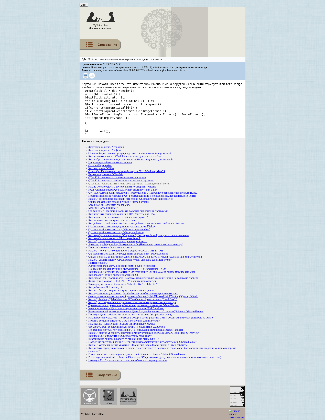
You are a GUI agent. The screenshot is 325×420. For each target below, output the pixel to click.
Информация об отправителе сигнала (110, 162)
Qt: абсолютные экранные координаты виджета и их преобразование (128, 253)
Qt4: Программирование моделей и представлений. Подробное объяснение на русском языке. (142, 192)
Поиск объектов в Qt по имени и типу (110, 247)
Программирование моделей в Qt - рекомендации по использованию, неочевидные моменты (142, 195)
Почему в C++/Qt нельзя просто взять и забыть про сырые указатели (127, 360)
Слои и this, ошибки (100, 165)
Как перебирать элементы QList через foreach (114, 238)
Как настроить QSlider (101, 168)
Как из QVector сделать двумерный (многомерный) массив (122, 186)
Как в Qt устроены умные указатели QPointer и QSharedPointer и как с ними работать (137, 345)
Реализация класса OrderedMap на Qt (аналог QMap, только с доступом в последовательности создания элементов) (154, 357)
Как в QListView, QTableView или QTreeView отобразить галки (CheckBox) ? (132, 299)
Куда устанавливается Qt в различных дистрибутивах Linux (122, 189)
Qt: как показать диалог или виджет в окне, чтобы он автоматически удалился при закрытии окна (145, 256)
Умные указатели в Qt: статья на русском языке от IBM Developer (126, 308)
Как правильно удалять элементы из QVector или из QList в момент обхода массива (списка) (141, 271)
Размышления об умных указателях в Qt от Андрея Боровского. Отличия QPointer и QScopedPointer (145, 311)
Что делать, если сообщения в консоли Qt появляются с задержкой (126, 326)
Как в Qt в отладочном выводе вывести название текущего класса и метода (132, 302)
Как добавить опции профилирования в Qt (113, 274)
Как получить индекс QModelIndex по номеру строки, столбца (124, 156)
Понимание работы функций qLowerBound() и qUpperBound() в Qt (127, 268)
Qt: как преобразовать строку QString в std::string (116, 232)
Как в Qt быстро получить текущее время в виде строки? (121, 290)
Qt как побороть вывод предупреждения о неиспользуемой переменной (129, 153)
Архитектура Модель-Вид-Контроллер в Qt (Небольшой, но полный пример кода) (135, 244)
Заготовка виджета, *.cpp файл (106, 147)
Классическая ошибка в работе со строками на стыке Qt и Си (123, 338)
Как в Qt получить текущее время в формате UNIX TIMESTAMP (126, 250)
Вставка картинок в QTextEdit (105, 174)
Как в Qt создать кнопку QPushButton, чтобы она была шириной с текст (129, 259)
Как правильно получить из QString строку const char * (120, 335)
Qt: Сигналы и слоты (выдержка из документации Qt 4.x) (121, 226)
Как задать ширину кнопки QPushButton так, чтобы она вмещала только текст (133, 293)
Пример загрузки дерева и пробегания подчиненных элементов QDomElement (133, 305)
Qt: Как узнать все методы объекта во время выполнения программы (128, 210)
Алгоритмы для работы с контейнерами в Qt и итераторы (121, 265)
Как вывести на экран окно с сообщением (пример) (118, 217)
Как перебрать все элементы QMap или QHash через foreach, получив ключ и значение (138, 235)
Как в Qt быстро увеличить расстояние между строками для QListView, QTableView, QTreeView (143, 332)
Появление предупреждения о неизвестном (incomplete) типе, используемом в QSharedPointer (142, 341)
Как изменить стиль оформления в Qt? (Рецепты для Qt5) (121, 214)
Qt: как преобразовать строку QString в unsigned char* (119, 229)
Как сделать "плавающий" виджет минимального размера (121, 323)
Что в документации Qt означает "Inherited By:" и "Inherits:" (122, 284)
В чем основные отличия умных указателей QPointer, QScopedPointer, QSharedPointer (137, 354)
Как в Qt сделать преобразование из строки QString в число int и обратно (130, 198)
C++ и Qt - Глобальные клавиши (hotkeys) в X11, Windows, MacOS (126, 171)
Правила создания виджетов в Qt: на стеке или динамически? (124, 320)
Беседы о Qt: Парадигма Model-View (109, 204)
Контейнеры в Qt (98, 262)
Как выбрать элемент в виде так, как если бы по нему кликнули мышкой (130, 159)
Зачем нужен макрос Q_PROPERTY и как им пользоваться (122, 281)
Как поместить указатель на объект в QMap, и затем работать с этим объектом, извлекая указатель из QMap (150, 317)
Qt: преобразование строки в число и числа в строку (118, 201)
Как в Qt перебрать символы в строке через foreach (117, 241)
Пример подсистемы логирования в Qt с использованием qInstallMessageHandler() (135, 329)
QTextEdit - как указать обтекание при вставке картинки (121, 180)
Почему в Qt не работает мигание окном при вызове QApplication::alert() (130, 314)
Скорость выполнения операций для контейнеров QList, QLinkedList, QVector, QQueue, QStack (143, 296)
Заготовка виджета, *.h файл (104, 150)
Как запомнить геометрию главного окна (112, 220)
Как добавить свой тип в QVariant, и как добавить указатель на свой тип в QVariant (136, 223)
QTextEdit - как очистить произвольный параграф (117, 177)
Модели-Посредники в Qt (103, 207)
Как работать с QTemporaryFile (106, 287)
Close (83, 5)
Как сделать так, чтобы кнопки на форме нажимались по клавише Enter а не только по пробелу (143, 278)
